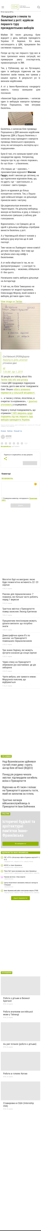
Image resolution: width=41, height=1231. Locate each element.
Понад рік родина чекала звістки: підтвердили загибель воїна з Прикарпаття (19, 777)
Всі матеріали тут (20, 844)
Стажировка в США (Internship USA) (18, 1104)
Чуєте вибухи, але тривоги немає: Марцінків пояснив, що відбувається (19, 679)
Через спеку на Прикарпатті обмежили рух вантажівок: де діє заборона (19, 665)
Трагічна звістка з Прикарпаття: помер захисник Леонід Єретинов (19, 610)
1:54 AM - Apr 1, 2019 (12, 371)
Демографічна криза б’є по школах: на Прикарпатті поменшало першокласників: (17, 638)
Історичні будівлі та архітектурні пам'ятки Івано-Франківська (18, 828)
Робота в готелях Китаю (15, 1073)
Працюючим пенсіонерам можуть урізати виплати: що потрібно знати (19, 623)
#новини (3, 431)
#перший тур (18, 431)
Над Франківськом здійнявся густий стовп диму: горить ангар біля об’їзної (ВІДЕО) (19, 765)
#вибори (10, 431)
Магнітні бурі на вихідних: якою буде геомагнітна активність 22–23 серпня (20, 582)
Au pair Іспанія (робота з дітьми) (19, 1044)
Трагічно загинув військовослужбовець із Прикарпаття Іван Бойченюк (18, 803)
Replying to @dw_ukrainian (15, 359)
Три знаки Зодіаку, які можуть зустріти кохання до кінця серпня (19, 651)
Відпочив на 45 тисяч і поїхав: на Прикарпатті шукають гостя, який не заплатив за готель (20, 790)
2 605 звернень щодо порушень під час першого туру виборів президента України (17, 416)
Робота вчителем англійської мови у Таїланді (18, 1013)
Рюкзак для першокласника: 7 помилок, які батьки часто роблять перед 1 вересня (20, 597)
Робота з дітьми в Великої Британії (16, 999)
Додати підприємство (20, 898)
